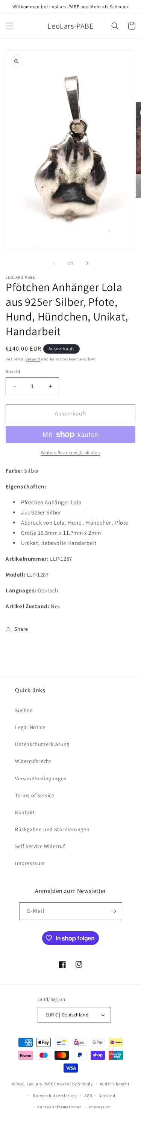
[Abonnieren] (113, 911)
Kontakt (25, 812)
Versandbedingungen (41, 778)
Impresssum (30, 863)
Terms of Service (35, 795)
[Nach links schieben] (54, 263)
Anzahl (13, 371)
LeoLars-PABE (40, 1083)
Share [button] (21, 629)
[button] (9, 26)
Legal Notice (30, 727)
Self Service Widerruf (40, 846)
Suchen (24, 710)
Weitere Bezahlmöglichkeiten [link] (70, 452)
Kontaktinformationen (59, 1106)
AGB (88, 1095)
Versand (33, 359)
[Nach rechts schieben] (87, 263)
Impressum (100, 1106)
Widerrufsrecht (33, 761)
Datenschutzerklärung (42, 744)
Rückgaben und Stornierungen (52, 829)
